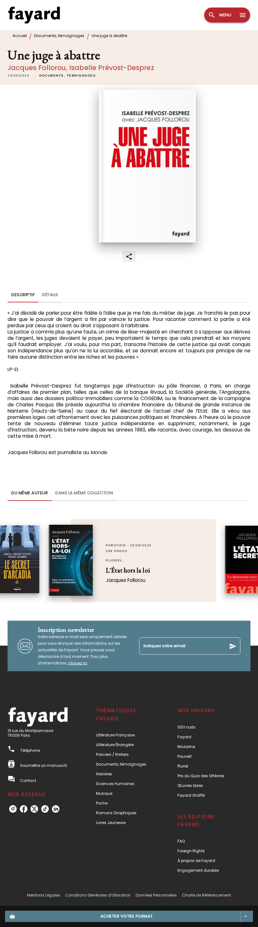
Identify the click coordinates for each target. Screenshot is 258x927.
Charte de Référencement (206, 895)
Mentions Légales (43, 895)
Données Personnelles (156, 895)
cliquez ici (77, 663)
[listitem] (13, 809)
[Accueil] (34, 15)
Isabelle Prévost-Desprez (111, 67)
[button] (67, 76)
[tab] (23, 294)
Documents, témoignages (59, 35)
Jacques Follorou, (38, 67)
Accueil (20, 35)
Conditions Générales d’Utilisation (98, 895)
